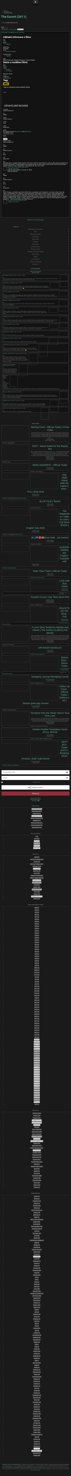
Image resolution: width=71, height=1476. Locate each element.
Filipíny (8, 44)
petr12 (17, 353)
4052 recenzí (23, 200)
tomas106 (66, 668)
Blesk (4, 376)
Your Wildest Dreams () (8, 275)
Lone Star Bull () (63, 593)
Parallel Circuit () (39, 604)
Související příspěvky (18, 32)
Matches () (5, 300)
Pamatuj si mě (36, 782)
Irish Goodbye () (39, 471)
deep (26, 1465)
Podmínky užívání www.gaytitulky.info (11, 1464)
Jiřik (52, 504)
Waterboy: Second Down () (9, 353)
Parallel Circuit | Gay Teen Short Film (50, 597)
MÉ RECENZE (35, 272)
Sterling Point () (6, 282)
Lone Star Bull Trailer (64, 583)
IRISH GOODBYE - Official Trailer (50, 465)
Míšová (18, 344)
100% (5, 75)
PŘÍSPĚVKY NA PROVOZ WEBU (35, 220)
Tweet (4, 92)
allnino (12, 331)
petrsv (15, 275)
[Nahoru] (68, 1473)
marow (52, 458)
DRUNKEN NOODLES (50, 647)
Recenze (10, 32)
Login (5, 139)
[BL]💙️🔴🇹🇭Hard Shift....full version (50, 537)
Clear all (15, 227)
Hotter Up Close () (12, 709)
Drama (5, 66)
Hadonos (52, 601)
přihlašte (29, 131)
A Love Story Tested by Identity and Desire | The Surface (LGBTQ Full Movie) (50, 630)
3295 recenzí (25, 167)
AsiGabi (12, 282)
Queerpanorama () (12, 567)
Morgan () (5, 391)
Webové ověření (37, 787)
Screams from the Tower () (42, 726)
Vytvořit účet (35, 800)
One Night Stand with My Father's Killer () (17, 498)
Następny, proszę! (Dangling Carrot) (50, 676)
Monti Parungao (11, 51)
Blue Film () (5, 375)
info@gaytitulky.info (8, 1465)
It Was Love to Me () (7, 408)
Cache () (5, 291)
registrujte (19, 131)
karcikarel (52, 722)
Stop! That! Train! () (40, 577)
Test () (9, 461)
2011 (4, 41)
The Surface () (11, 644)
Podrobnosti (4, 32)
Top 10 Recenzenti (16, 167)
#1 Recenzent (15, 200)
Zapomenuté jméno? (35, 799)
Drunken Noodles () (40, 654)
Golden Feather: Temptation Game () (44, 738)
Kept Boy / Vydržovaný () (13, 765)
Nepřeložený (7, 78)
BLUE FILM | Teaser (50, 501)
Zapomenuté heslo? (36, 798)
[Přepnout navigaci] (35, 2)
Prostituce (9, 71)
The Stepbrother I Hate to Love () (15, 534)
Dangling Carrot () (7, 316)
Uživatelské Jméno (8, 133)
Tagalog (8, 56)
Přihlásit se (35, 793)
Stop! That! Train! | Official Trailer (50, 571)
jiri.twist (9, 324)
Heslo (4, 136)
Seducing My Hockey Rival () (9, 344)
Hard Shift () (38, 544)
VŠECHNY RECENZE (35, 271)
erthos (16, 1465)
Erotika (8, 69)
